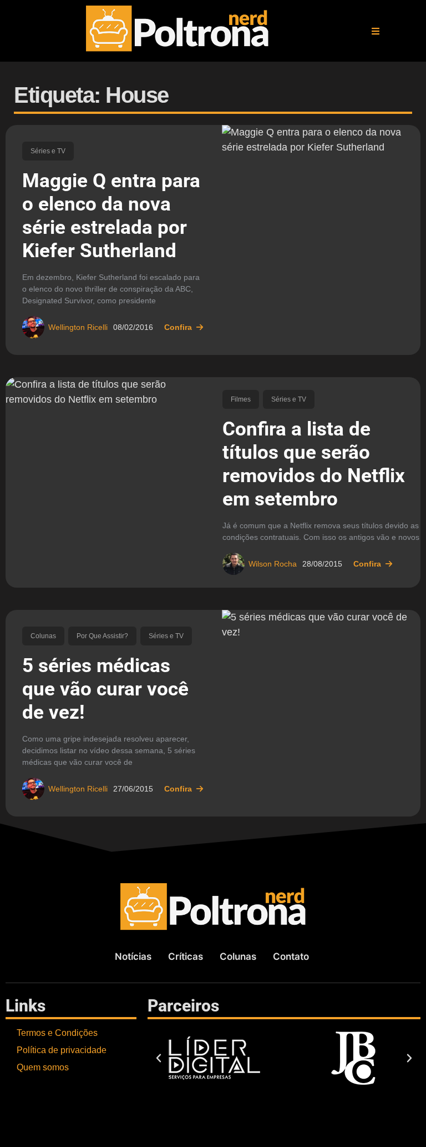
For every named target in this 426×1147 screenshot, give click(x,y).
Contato (291, 956)
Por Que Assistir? (102, 636)
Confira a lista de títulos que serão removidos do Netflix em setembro (313, 464)
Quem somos (43, 1067)
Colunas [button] (238, 956)
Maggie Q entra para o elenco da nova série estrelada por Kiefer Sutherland (111, 215)
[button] (375, 31)
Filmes (241, 399)
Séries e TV (48, 151)
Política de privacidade (61, 1050)
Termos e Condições (57, 1033)
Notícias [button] (133, 956)
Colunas (43, 636)
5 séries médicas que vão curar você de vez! (105, 689)
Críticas (185, 956)
